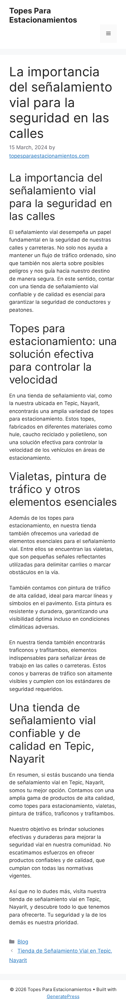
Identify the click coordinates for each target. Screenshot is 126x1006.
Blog (22, 942)
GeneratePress (63, 996)
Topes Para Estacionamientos (43, 15)
